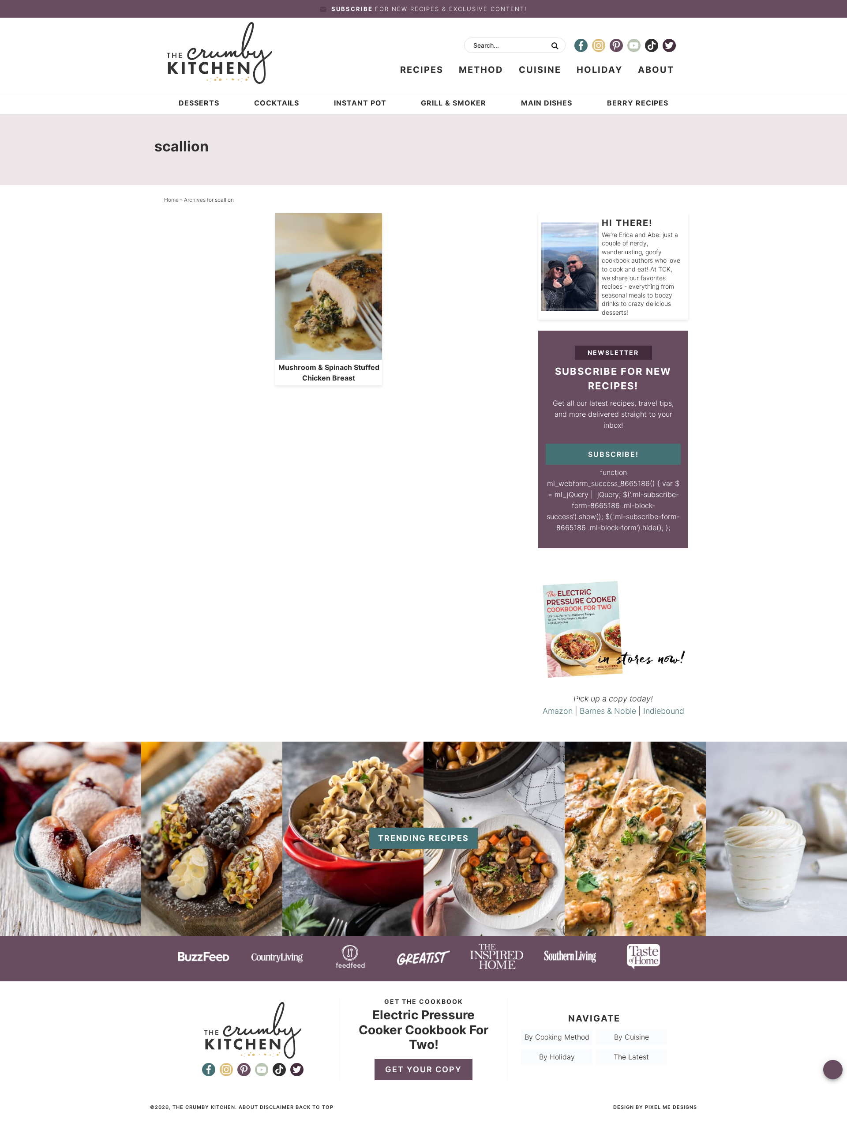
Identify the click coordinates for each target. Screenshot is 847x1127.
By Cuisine (631, 1037)
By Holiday (557, 1056)
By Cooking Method (557, 1037)
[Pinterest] (616, 45)
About (248, 1107)
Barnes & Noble (608, 711)
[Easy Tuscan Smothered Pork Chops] (635, 931)
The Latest (631, 1056)
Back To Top (315, 1107)
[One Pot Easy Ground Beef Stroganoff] (353, 931)
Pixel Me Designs (671, 1107)
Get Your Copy (423, 1069)
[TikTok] (651, 45)
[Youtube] (634, 45)
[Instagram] (598, 45)
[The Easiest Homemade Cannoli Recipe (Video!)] (211, 931)
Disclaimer (277, 1107)
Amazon (558, 711)
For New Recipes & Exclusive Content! (429, 8)
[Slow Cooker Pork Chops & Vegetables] (494, 931)
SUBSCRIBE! (613, 454)
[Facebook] (581, 45)
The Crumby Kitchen (231, 53)
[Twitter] (669, 45)
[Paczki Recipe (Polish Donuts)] (70, 931)
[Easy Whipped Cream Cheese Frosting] (776, 931)
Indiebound (663, 711)
